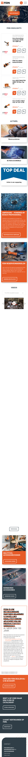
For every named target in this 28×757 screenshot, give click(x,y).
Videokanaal (14, 529)
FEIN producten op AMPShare (11, 234)
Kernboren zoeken (10, 596)
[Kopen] (14, 51)
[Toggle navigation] (25, 2)
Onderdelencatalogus (10, 279)
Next (26, 14)
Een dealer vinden (9, 685)
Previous (2, 14)
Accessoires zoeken (10, 561)
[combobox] (14, 293)
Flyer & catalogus (9, 707)
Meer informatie (14, 13)
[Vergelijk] (24, 51)
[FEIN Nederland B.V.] (5, 3)
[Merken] (19, 51)
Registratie (7, 726)
